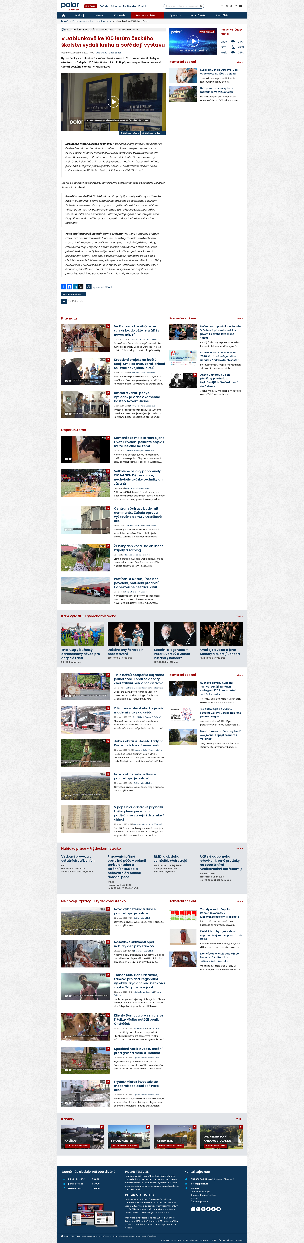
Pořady (104, 6)
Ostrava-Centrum (134, 525)
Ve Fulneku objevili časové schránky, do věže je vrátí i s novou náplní (136, 330)
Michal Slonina (150, 339)
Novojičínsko (198, 15)
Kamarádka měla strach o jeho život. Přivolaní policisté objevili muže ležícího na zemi (139, 442)
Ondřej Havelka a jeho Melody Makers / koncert (220, 652)
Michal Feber (146, 783)
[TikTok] (236, 6)
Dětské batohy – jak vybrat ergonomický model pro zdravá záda (221, 935)
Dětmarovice (131, 488)
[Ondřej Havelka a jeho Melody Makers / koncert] (221, 634)
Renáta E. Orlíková (153, 717)
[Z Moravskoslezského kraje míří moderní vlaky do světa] (86, 720)
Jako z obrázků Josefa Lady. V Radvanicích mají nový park (138, 743)
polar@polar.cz (199, 1183)
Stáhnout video (152, 133)
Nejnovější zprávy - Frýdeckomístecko (93, 901)
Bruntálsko (222, 15)
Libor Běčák (115, 52)
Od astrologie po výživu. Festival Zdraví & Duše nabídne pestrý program (220, 712)
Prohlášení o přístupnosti (197, 1240)
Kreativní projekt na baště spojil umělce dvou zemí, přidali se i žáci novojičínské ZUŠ (139, 363)
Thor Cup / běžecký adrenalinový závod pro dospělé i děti (80, 654)
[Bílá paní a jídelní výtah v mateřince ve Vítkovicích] (183, 94)
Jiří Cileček (142, 592)
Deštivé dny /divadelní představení (126, 652)
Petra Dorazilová (148, 372)
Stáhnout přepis (131, 133)
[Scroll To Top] (298, 1239)
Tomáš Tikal (153, 1028)
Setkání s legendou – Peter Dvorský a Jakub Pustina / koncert (172, 654)
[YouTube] (240, 6)
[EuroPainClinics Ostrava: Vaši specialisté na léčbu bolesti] (183, 75)
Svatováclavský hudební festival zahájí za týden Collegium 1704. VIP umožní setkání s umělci (218, 688)
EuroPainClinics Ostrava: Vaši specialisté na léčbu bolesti (219, 71)
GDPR (214, 1240)
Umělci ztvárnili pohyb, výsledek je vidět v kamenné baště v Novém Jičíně (137, 397)
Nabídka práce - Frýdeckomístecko (91, 848)
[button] (152, 6)
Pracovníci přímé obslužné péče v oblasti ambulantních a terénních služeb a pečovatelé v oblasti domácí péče (127, 866)
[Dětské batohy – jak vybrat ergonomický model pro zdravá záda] (183, 937)
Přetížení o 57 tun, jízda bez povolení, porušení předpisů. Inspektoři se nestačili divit (137, 583)
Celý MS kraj (136, 339)
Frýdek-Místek (140, 1028)
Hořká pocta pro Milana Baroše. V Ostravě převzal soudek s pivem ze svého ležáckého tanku (220, 332)
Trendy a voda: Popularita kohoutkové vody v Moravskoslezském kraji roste (219, 913)
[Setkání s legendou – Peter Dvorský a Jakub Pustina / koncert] (175, 634)
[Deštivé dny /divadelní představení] (129, 634)
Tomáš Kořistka (155, 750)
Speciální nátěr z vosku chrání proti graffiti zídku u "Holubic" (138, 1051)
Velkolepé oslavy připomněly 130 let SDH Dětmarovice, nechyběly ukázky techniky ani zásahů (138, 477)
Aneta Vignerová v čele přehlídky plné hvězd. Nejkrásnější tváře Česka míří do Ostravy (219, 380)
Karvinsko (120, 15)
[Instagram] (226, 6)
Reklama (116, 6)
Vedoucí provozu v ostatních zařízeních (78, 858)
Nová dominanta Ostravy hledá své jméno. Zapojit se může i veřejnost (220, 735)
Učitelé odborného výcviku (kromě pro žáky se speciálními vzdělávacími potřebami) (221, 862)
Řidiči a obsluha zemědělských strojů (170, 858)
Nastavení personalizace (172, 1240)
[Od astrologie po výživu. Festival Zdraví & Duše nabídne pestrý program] (183, 714)
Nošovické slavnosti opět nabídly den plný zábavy (134, 944)
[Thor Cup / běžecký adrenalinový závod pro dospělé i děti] (82, 634)
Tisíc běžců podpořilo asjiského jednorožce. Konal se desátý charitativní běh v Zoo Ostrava (139, 679)
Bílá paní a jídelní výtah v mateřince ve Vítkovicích (216, 90)
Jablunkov (102, 21)
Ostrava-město (133, 450)
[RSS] (213, 1209)
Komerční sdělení (182, 62)
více (239, 616)
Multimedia (129, 6)
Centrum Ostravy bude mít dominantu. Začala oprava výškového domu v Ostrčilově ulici (138, 514)
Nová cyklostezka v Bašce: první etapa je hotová (135, 776)
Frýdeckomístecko (147, 15)
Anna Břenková (147, 450)
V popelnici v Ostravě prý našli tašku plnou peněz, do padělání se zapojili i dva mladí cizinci (139, 813)
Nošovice (138, 951)
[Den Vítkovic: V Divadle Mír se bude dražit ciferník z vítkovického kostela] (183, 959)
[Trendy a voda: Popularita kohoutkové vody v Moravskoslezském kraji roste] (183, 915)
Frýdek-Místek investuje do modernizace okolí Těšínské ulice (136, 1085)
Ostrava (99, 15)
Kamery (67, 1119)
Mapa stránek (236, 1240)
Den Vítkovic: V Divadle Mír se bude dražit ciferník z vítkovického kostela (219, 957)
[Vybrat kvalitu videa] (164, 133)
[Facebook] (222, 6)
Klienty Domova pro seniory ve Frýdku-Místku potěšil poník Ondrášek (138, 1019)
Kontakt (143, 6)
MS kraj (79, 15)
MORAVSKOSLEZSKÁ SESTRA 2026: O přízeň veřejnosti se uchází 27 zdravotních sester (219, 356)
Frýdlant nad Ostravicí (143, 992)
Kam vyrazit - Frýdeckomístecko (88, 616)
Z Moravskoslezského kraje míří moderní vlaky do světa (139, 710)
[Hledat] (201, 6)
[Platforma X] (231, 6)
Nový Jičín (134, 372)
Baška (136, 783)
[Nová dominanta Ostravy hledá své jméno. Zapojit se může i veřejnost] (183, 737)
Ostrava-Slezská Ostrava (137, 688)
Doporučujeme (73, 430)
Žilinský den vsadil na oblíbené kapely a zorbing (139, 548)
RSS (223, 1240)
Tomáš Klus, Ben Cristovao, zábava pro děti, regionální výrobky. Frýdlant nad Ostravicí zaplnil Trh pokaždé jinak (139, 981)
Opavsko (174, 15)
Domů (64, 21)
